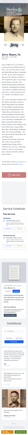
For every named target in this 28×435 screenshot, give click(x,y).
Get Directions (8, 228)
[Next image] (25, 398)
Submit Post (14, 341)
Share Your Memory (10, 315)
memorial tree (21, 162)
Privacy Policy (10, 428)
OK (7, 225)
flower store (19, 164)
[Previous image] (3, 398)
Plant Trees (19, 228)
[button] (14, 398)
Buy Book (16, 291)
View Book (7, 291)
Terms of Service (18, 428)
